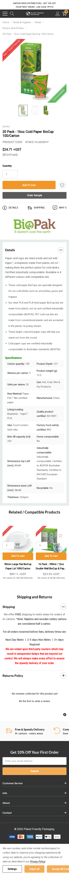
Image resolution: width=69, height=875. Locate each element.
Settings (12, 869)
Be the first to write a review (34, 701)
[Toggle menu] (5, 13)
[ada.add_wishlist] (27, 536)
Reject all (34, 869)
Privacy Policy (37, 861)
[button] (34, 701)
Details (10, 250)
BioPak (6, 126)
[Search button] (12, 13)
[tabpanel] (17, 551)
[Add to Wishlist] (62, 185)
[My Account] (58, 13)
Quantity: (7, 165)
